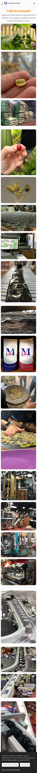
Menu (34, 3)
